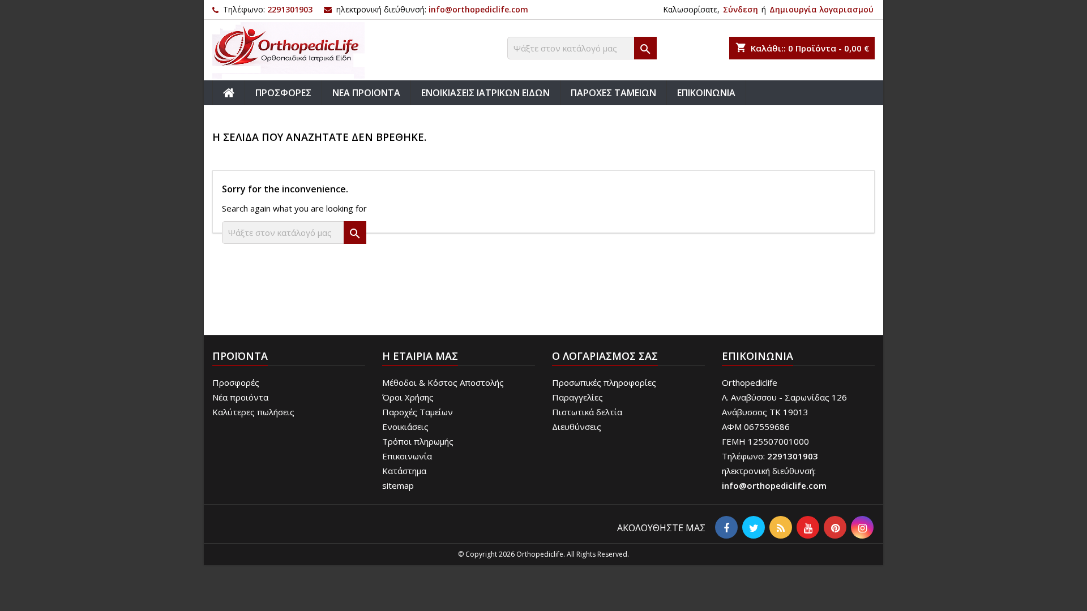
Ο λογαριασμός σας (605, 356)
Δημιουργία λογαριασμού (821, 9)
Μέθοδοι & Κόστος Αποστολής (443, 382)
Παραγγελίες (577, 397)
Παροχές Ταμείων (417, 412)
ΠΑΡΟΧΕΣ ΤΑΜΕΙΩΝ (613, 93)
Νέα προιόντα (240, 397)
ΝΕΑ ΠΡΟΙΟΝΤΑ (366, 93)
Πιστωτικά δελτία (587, 412)
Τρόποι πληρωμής (417, 441)
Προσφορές (235, 382)
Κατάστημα (404, 470)
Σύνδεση (740, 9)
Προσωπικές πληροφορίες (604, 382)
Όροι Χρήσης (408, 397)
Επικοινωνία (407, 456)
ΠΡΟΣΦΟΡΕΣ (283, 93)
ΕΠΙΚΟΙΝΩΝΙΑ (706, 93)
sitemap (398, 485)
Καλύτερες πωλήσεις (253, 412)
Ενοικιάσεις (405, 426)
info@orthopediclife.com (478, 9)
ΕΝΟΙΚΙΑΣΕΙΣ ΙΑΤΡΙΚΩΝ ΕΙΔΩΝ (485, 93)
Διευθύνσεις (576, 426)
